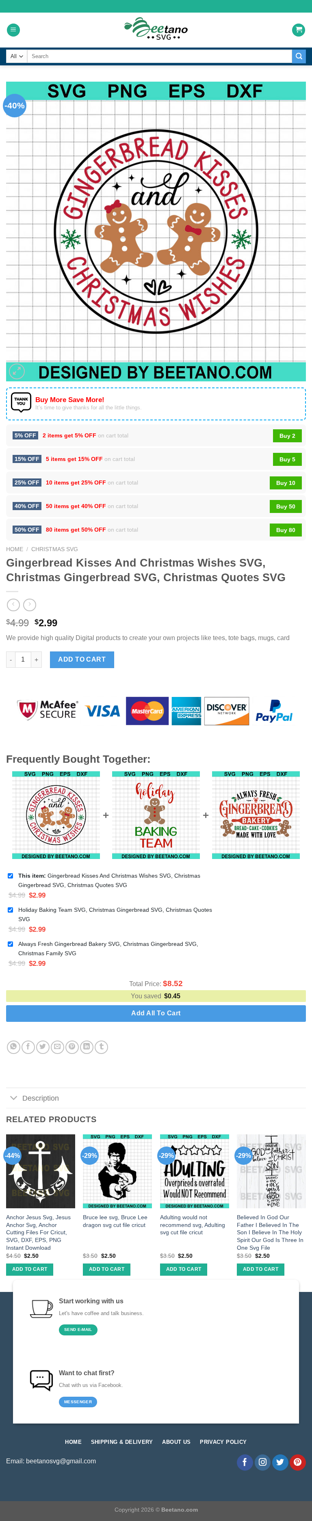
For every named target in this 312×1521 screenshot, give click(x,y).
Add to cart (82, 659)
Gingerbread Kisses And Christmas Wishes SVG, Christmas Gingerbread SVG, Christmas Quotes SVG (109, 880)
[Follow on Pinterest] (298, 1462)
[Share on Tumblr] (101, 1047)
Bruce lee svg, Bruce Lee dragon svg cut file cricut (115, 1221)
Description (40, 1098)
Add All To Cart (155, 1013)
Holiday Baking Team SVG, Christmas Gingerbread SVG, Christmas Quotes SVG (115, 914)
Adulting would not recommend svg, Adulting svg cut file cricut (192, 1224)
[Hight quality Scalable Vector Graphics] (156, 30)
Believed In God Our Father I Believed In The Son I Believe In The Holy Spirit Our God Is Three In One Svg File (270, 1232)
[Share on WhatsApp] (13, 1047)
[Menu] (13, 30)
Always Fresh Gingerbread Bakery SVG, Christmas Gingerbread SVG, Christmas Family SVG (108, 948)
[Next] (305, 1212)
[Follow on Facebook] (245, 1462)
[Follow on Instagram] (263, 1462)
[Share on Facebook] (28, 1047)
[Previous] (6, 1212)
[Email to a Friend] (57, 1047)
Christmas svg (54, 549)
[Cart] (298, 30)
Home (14, 549)
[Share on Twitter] (43, 1047)
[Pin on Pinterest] (72, 1047)
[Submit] (299, 56)
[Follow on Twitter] (280, 1462)
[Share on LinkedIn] (86, 1047)
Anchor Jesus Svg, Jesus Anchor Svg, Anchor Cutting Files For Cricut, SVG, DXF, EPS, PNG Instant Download (38, 1232)
